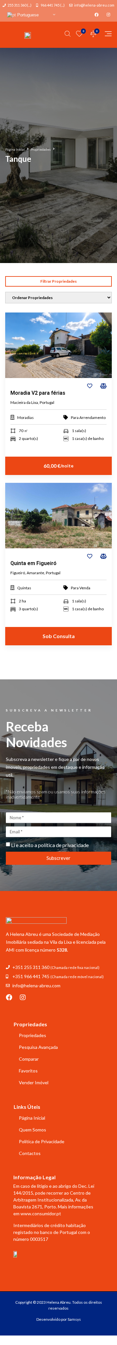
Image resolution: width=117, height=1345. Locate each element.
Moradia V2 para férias (37, 393)
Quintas (24, 587)
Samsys (74, 1319)
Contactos (30, 1153)
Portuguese (27, 14)
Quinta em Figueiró (33, 563)
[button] (58, 281)
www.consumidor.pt (40, 1213)
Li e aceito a (50, 845)
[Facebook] (9, 997)
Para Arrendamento (88, 417)
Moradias (25, 417)
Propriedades (41, 149)
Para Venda (80, 587)
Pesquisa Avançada (38, 1047)
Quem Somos (32, 1129)
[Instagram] (23, 997)
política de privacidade (63, 845)
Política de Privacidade (41, 1141)
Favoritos (28, 1070)
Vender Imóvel (33, 1082)
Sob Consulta (59, 636)
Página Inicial (15, 149)
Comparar (29, 1059)
